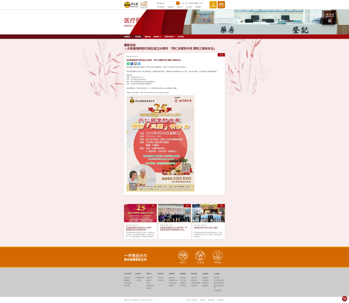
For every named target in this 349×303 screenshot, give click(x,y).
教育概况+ (183, 283)
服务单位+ (205, 283)
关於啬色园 (160, 7)
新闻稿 (149, 280)
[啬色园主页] (131, 4)
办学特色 (183, 280)
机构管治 (127, 280)
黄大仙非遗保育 (219, 283)
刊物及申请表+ (196, 283)
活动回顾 (161, 280)
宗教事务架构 (173, 280)
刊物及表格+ (151, 285)
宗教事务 (172, 274)
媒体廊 (149, 288)
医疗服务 (194, 274)
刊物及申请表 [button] (168, 37)
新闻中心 (180, 7)
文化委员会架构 (219, 280)
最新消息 (149, 278)
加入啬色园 (127, 283)
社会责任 (171, 7)
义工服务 (138, 280)
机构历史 (127, 278)
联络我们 (198, 7)
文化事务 (217, 274)
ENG (182, 3)
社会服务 (205, 274)
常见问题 (127, 285)
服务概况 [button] (156, 37)
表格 (148, 283)
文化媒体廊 (217, 290)
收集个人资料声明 (192, 300)
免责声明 (202, 300)
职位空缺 (183, 285)
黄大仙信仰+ (173, 283)
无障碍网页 (220, 300)
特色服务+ (205, 280)
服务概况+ (194, 280)
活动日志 (189, 7)
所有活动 (161, 278)
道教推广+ (172, 285)
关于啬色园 (127, 274)
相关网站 (181, 37)
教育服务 (183, 274)
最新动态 (148, 37)
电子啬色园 (211, 300)
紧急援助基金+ (140, 278)
